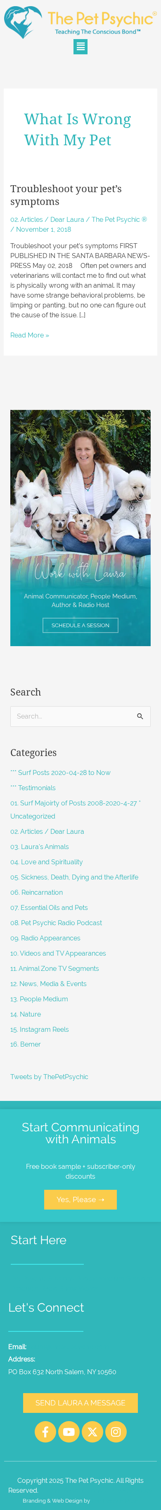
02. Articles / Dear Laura (47, 219)
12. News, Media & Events (48, 984)
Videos (88, 1288)
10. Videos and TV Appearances (58, 953)
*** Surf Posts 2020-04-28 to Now (60, 773)
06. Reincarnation (36, 892)
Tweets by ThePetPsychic (49, 1077)
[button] (80, 46)
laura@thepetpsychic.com (69, 1347)
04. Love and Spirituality (46, 862)
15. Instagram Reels (39, 1029)
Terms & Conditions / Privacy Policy (98, 1490)
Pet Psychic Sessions (42, 1278)
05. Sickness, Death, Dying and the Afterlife (74, 877)
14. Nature (25, 1014)
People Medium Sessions (114, 1278)
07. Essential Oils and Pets (49, 908)
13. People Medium (39, 999)
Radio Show (58, 1288)
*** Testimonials (33, 788)
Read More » (29, 334)
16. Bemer (25, 1044)
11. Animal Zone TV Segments (54, 969)
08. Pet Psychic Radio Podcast (56, 923)
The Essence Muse (114, 1501)
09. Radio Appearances (45, 938)
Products (25, 1288)
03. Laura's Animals (39, 847)
